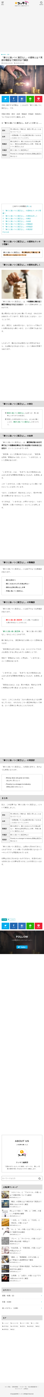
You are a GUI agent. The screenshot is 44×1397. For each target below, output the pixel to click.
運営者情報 (15, 1386)
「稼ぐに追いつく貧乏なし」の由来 (17, 221)
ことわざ (12, 919)
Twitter (23, 947)
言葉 (5, 919)
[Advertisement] (22, 30)
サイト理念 (7, 1386)
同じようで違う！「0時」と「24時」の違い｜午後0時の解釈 (25, 1212)
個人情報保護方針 (32, 1386)
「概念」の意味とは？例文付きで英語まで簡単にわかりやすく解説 (26, 1203)
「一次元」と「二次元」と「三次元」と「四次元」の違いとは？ (25, 1221)
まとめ (6, 232)
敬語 (38, 1326)
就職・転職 (8, 1295)
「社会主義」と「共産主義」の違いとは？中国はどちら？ (26, 1249)
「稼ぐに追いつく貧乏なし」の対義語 (18, 226)
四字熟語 (6, 1326)
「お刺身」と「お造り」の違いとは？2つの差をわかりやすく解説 (25, 1277)
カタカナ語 (15, 1323)
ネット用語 (35, 1323)
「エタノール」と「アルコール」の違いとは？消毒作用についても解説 (26, 1193)
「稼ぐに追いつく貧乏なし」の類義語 (18, 224)
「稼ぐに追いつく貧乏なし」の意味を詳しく (20, 216)
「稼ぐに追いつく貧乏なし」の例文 (17, 218)
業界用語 (6, 1329)
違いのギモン (10, 1308)
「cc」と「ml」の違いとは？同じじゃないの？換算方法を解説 (26, 1230)
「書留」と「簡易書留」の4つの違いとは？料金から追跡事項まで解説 (24, 1258)
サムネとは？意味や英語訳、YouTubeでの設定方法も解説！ (26, 1267)
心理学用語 (15, 1326)
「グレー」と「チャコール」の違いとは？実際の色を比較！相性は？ (26, 1240)
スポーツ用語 (25, 1323)
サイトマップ (18, 1388)
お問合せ (26, 1388)
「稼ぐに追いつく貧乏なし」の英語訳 (18, 229)
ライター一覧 (23, 1386)
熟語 (13, 1329)
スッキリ (21, 1393)
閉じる (29, 206)
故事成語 (31, 1326)
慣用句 (23, 1326)
